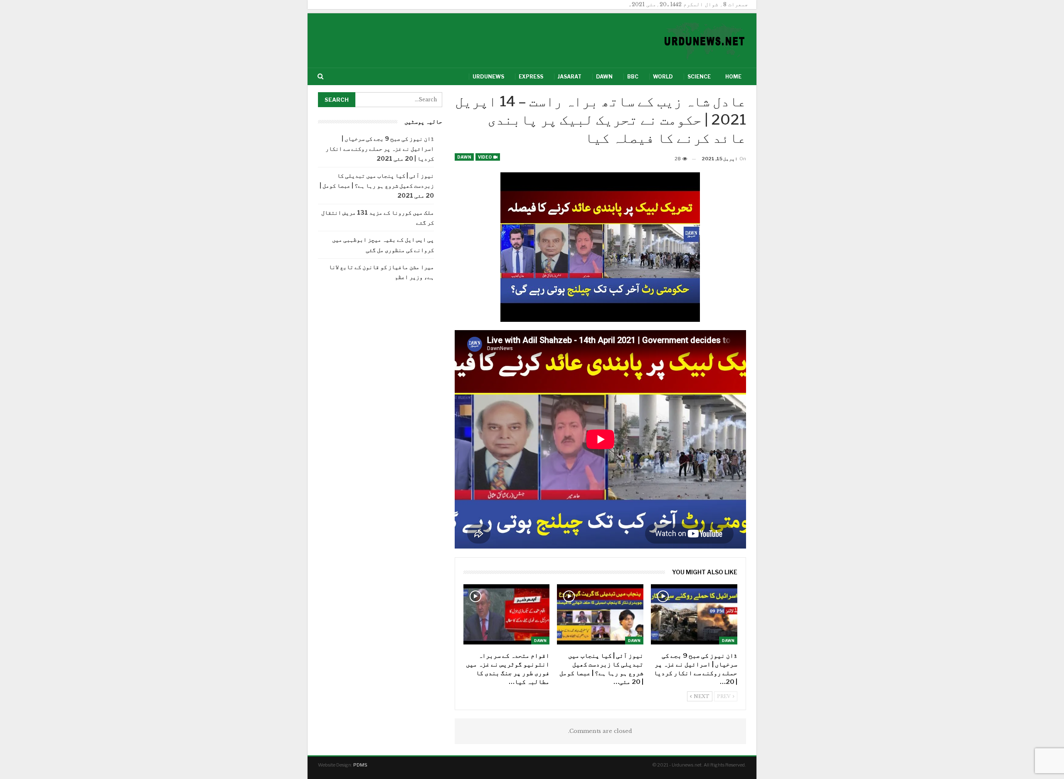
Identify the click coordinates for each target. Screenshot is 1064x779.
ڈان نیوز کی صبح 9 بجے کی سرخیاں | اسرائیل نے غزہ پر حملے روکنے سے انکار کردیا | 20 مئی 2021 (379, 148)
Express (531, 76)
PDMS (360, 765)
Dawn (604, 76)
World (663, 76)
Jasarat (569, 76)
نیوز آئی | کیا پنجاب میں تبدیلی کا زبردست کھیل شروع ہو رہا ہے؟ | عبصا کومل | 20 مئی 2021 (377, 185)
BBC (632, 76)
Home (733, 76)
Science (699, 76)
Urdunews (488, 76)
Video (485, 156)
